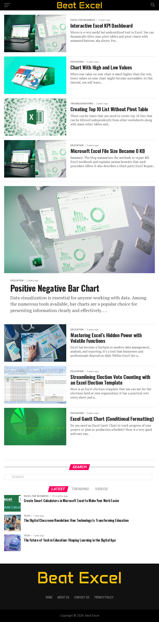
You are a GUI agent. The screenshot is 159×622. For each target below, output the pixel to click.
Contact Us (81, 597)
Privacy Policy (103, 597)
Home (49, 597)
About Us (63, 597)
